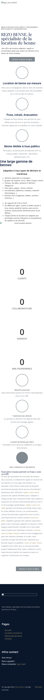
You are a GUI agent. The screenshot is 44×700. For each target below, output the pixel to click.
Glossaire (38, 687)
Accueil (8, 630)
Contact (8, 638)
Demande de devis (13, 636)
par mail (21, 664)
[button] (22, 59)
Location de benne (13, 633)
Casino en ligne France (33, 543)
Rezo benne (19, 687)
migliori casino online (31, 492)
